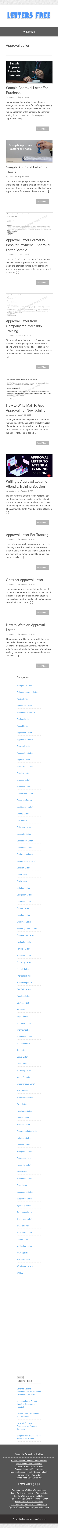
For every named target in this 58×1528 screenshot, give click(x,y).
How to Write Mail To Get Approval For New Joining (26, 408)
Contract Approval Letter (24, 579)
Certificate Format (24, 800)
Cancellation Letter (25, 793)
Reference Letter (24, 1137)
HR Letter (21, 1009)
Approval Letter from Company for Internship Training (24, 325)
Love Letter (21, 1063)
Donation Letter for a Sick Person (29, 1466)
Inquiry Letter (22, 1016)
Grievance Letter (24, 1002)
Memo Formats (23, 1077)
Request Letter (23, 1144)
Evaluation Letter (24, 942)
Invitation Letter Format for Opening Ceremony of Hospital (28, 1404)
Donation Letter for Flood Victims (29, 1469)
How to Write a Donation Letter (29, 1477)
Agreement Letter (24, 705)
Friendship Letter (24, 975)
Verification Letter (24, 1245)
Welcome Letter (23, 1259)
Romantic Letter (23, 1164)
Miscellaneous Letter (26, 1083)
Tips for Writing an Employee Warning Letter (29, 1493)
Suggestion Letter (24, 1198)
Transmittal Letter (24, 1232)
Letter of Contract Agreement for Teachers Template (27, 1426)
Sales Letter (22, 1171)
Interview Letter (23, 1029)
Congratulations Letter (26, 860)
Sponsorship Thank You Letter (29, 1463)
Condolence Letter (24, 847)
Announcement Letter (26, 712)
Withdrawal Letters (25, 1266)
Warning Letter (23, 1252)
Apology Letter (23, 719)
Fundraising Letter (24, 982)
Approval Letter (23, 759)
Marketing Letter (24, 1070)
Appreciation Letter (25, 752)
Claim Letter (22, 820)
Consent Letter (23, 867)
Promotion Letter (24, 1117)
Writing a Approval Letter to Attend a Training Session (26, 484)
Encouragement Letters (27, 928)
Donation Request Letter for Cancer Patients (29, 1472)
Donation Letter (23, 914)
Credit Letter (22, 881)
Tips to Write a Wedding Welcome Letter (29, 1490)
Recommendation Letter (27, 1131)
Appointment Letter (25, 739)
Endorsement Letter (25, 935)
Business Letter (23, 786)
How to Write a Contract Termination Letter (29, 1504)
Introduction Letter (24, 1036)
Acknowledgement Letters (28, 692)
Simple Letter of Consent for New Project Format (29, 1437)
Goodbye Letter (23, 996)
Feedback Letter (24, 955)
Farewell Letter (23, 948)
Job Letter (21, 1050)
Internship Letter (24, 1023)
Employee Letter (24, 921)
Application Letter (24, 732)
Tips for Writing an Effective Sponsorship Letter (29, 1507)
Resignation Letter (24, 1151)
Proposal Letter (23, 1124)
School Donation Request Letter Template (29, 1460)
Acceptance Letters (25, 685)
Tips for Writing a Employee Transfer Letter (29, 1498)
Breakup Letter (23, 779)
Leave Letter (22, 1056)
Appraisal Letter (23, 746)
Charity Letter (22, 813)
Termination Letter (24, 1212)
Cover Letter (22, 874)
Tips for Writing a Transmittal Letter (29, 1495)
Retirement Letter (24, 1158)
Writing (20, 1272)
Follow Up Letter (24, 962)
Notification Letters (25, 1097)
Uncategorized (23, 1239)
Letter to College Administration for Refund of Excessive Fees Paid (29, 1391)
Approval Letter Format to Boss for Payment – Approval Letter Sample (28, 244)
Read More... (42, 128)
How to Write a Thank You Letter (29, 1501)
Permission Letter (24, 1110)
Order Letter (22, 1104)
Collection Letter (24, 827)
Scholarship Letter (24, 1178)
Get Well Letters (24, 989)
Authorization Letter (25, 766)
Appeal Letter (22, 725)
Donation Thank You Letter (29, 1474)
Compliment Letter (25, 840)
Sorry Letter (22, 1185)
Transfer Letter (23, 1225)
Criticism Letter (23, 887)
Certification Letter (25, 806)
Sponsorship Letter (25, 1191)
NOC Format (22, 1090)
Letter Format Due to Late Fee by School (28, 1415)
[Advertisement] (29, 1327)
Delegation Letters (24, 894)
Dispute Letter (23, 908)
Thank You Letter (24, 1218)
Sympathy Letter (24, 1205)
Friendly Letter (23, 969)
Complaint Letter (24, 833)
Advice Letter (22, 698)
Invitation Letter (23, 1043)
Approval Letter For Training (27, 534)
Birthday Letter (23, 773)
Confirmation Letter (25, 854)
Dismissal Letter (24, 901)
